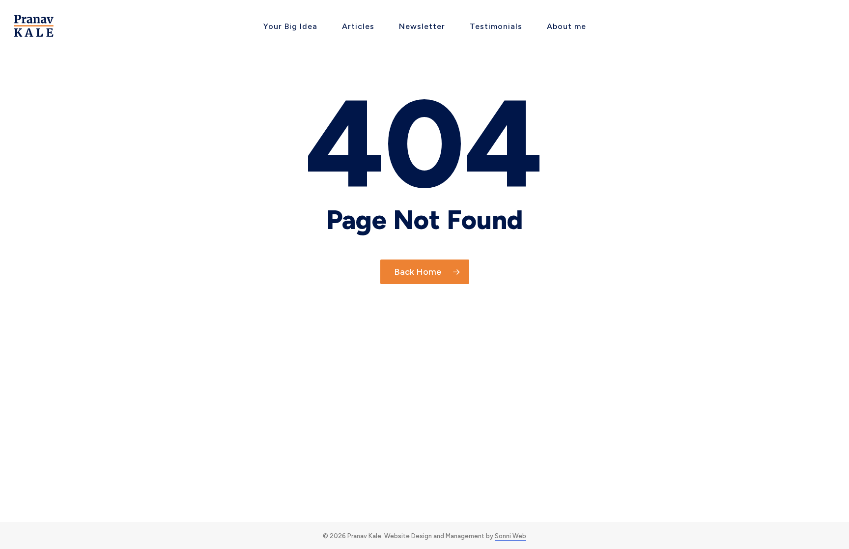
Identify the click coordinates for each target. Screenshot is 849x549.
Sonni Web (510, 536)
